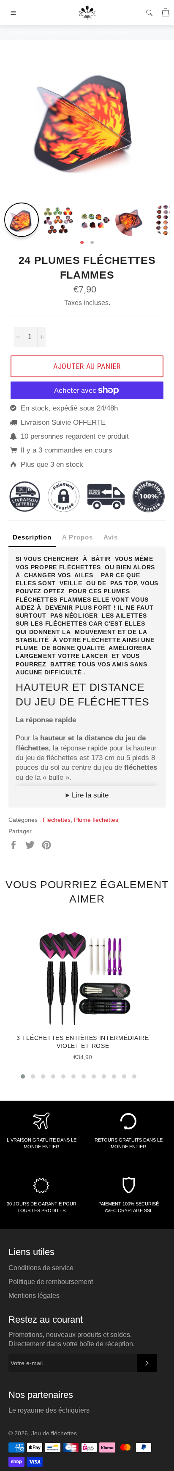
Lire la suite (89, 795)
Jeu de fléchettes (55, 1433)
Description (32, 537)
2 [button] (92, 243)
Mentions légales (34, 1295)
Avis (110, 537)
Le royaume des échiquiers (49, 1410)
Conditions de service (40, 1267)
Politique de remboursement (50, 1281)
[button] (23, 1076)
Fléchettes (57, 819)
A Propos (77, 537)
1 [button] (82, 243)
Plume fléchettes (96, 819)
